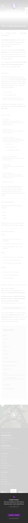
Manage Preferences (14, 518)
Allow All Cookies (14, 515)
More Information (14, 506)
